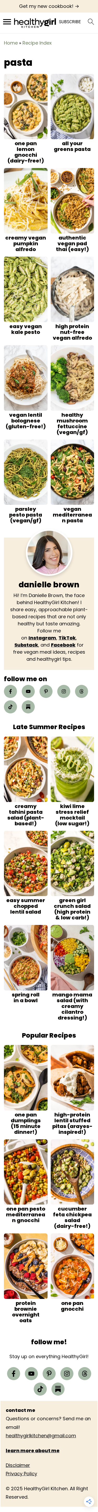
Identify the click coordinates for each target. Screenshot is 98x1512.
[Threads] (81, 691)
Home (11, 43)
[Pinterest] (46, 691)
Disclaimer (18, 1465)
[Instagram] (63, 691)
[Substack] (28, 706)
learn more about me (33, 1450)
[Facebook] (10, 691)
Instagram (42, 638)
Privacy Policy (21, 1473)
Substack (26, 645)
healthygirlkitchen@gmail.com (41, 1435)
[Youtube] (28, 691)
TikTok (67, 638)
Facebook (63, 645)
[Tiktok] (10, 706)
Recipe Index (37, 43)
